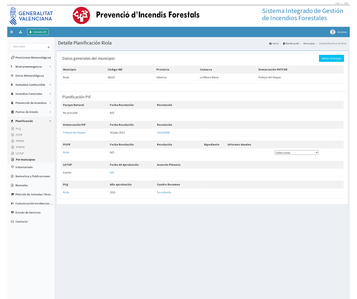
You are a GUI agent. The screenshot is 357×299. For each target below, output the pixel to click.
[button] (11, 32)
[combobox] (27, 46)
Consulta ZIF (39, 31)
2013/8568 (163, 132)
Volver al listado (331, 58)
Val (346, 3)
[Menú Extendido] (21, 32)
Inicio (275, 43)
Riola (66, 152)
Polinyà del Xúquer (74, 132)
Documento (164, 192)
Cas (337, 3)
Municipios (309, 43)
